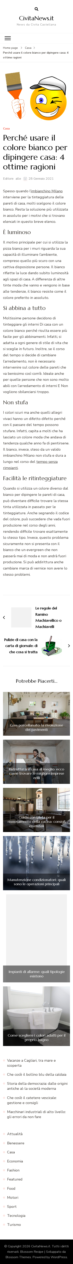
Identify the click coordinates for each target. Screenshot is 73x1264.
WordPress (59, 1257)
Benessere (15, 1143)
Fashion (13, 1170)
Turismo (14, 1224)
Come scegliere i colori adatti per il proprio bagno (36, 1037)
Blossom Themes (18, 1257)
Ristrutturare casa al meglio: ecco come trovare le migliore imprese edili (36, 773)
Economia (15, 1161)
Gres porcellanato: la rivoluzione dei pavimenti (36, 727)
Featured (15, 1179)
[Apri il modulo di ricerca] (36, 9)
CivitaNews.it (36, 18)
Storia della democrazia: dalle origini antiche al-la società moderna (37, 1086)
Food (11, 1188)
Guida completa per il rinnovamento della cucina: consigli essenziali (36, 821)
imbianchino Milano (47, 191)
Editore (8, 178)
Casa (6, 128)
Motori (12, 1197)
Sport (12, 1206)
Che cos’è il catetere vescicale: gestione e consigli (32, 1100)
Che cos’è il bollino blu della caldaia (36, 1074)
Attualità (15, 1134)
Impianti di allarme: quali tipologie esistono (37, 974)
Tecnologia (16, 1215)
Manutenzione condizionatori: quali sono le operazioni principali (36, 882)
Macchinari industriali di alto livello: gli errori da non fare (36, 1114)
